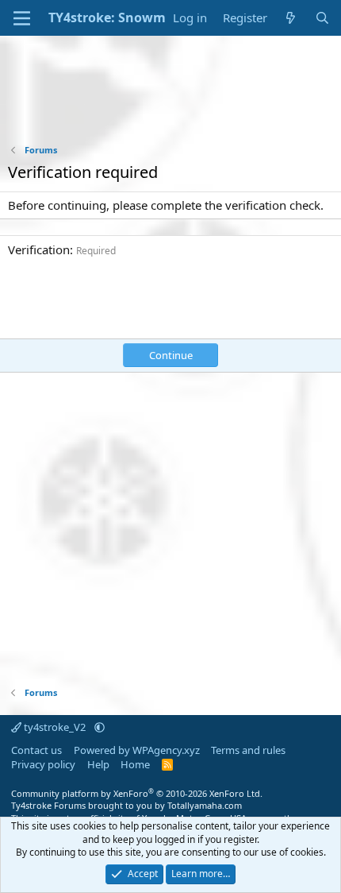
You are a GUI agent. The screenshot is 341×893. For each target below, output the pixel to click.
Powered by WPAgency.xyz (137, 750)
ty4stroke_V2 (54, 727)
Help (98, 764)
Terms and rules (248, 750)
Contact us (36, 750)
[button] (99, 727)
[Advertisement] (170, 100)
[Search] (322, 18)
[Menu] (21, 18)
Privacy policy (43, 764)
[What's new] (290, 18)
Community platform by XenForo (136, 793)
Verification (39, 249)
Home (135, 764)
